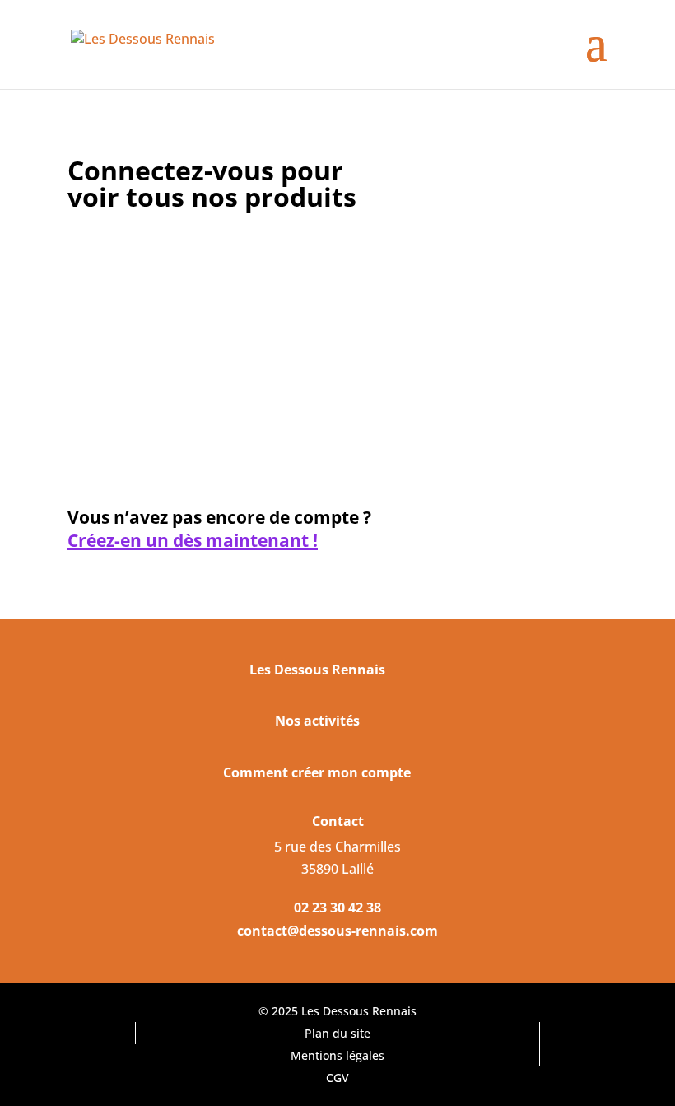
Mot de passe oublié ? (253, 472)
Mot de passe (107, 328)
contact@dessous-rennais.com (337, 931)
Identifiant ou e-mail (129, 254)
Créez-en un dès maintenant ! (193, 541)
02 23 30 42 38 (337, 907)
